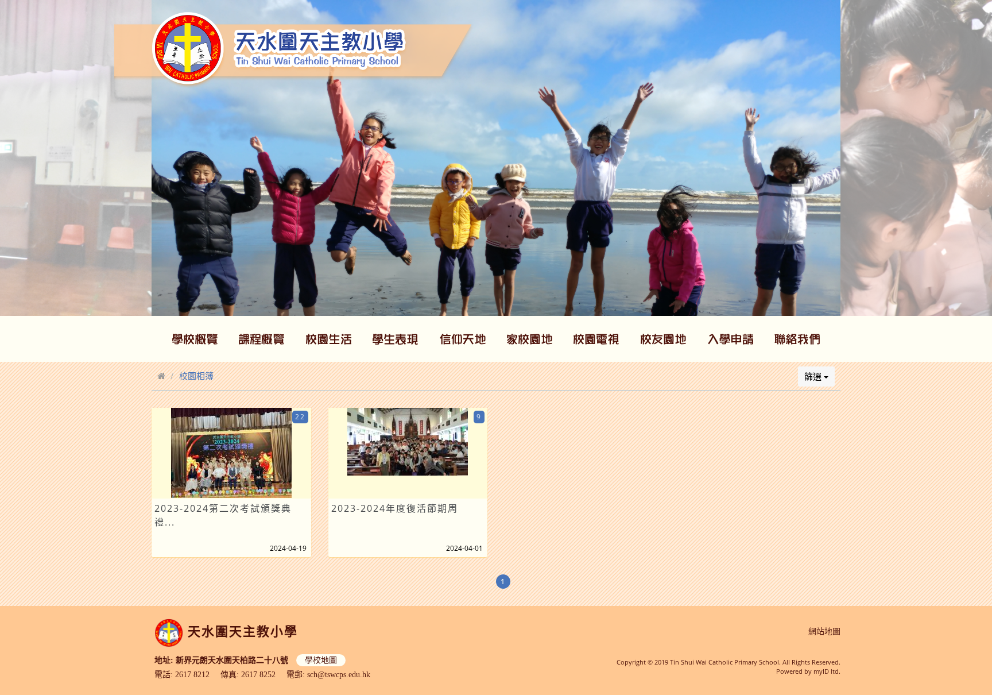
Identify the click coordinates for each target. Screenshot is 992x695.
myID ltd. (826, 671)
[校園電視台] (596, 339)
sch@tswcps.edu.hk (338, 674)
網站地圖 (824, 631)
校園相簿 (196, 375)
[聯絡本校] (797, 339)
